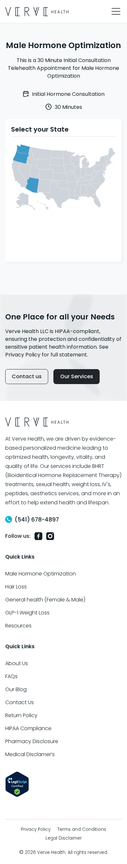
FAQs (11, 676)
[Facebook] (38, 536)
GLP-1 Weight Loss (27, 612)
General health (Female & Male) (45, 599)
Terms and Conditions (81, 829)
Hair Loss (16, 586)
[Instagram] (50, 536)
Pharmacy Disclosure (31, 741)
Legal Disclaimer (64, 838)
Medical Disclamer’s (30, 754)
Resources (18, 625)
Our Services (76, 376)
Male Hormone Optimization (40, 573)
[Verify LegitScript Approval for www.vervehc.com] (17, 784)
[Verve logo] (36, 11)
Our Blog (16, 689)
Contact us (27, 376)
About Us (16, 663)
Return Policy (21, 715)
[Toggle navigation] (116, 11)
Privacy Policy (35, 829)
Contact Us (19, 702)
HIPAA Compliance (28, 728)
